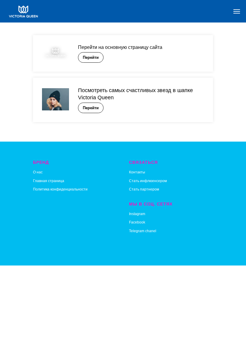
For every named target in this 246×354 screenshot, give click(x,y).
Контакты (137, 172)
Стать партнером (144, 189)
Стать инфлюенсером (148, 181)
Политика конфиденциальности (60, 189)
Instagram (137, 214)
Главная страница (48, 181)
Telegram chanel (142, 231)
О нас (38, 172)
